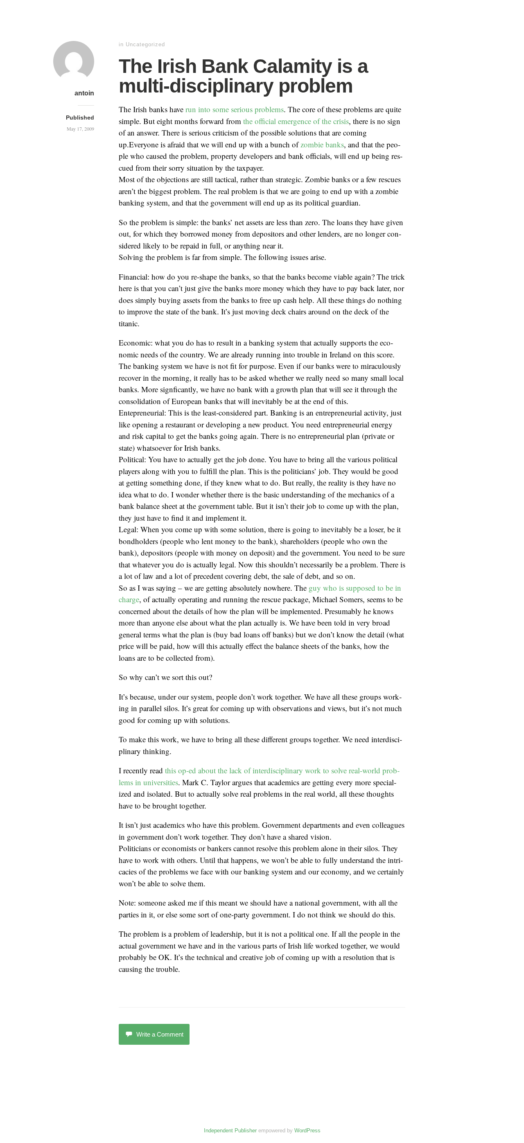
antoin (84, 93)
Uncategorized (145, 44)
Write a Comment (159, 1034)
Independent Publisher (230, 1130)
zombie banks (322, 144)
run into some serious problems (234, 109)
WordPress (307, 1130)
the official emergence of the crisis (296, 121)
